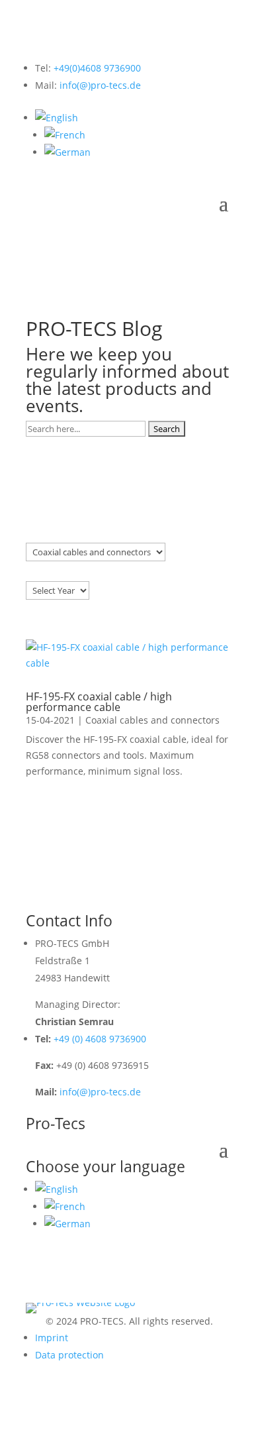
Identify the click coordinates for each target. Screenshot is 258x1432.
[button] (56, 117)
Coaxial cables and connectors (152, 720)
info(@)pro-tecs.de (100, 85)
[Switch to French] (64, 135)
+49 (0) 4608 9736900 (100, 1038)
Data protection (69, 1355)
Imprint (51, 1337)
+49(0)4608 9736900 (97, 68)
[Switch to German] (67, 152)
